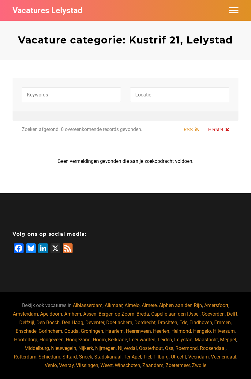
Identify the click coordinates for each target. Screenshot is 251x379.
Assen (89, 314)
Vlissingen (87, 365)
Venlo (51, 365)
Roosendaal (213, 348)
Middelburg (36, 348)
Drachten (167, 322)
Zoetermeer (178, 365)
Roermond (186, 348)
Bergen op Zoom (116, 314)
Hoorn (99, 340)
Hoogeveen (51, 340)
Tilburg (161, 357)
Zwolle (199, 365)
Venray (66, 365)
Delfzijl (26, 322)
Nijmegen (105, 348)
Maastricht (206, 340)
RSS (188, 130)
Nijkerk (85, 348)
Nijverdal (127, 348)
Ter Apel (132, 357)
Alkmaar (113, 305)
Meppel (228, 340)
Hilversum (224, 331)
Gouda (71, 331)
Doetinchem (119, 322)
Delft (232, 314)
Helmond (181, 331)
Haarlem (114, 331)
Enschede (26, 331)
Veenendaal (223, 357)
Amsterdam (25, 314)
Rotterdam (25, 357)
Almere (149, 305)
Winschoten (127, 365)
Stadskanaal (108, 357)
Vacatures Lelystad (47, 10)
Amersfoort (216, 305)
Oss (169, 348)
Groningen (92, 331)
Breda (143, 314)
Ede (183, 322)
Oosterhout (151, 348)
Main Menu (233, 10)
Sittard (69, 357)
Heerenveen (138, 331)
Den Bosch (48, 322)
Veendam (198, 357)
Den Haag (72, 322)
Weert (106, 365)
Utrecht (178, 357)
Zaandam (152, 365)
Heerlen (161, 331)
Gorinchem (50, 331)
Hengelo (202, 331)
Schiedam (49, 357)
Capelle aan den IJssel (175, 314)
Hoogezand (78, 340)
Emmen (222, 322)
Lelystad (183, 340)
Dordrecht (144, 322)
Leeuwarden (142, 340)
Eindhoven (200, 322)
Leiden (165, 340)
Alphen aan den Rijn (180, 305)
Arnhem (72, 314)
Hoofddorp (25, 340)
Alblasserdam (88, 305)
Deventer (94, 322)
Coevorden (213, 314)
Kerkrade (117, 340)
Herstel (215, 130)
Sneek (85, 357)
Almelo (132, 305)
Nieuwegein (63, 348)
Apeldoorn (51, 314)
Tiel (147, 357)
